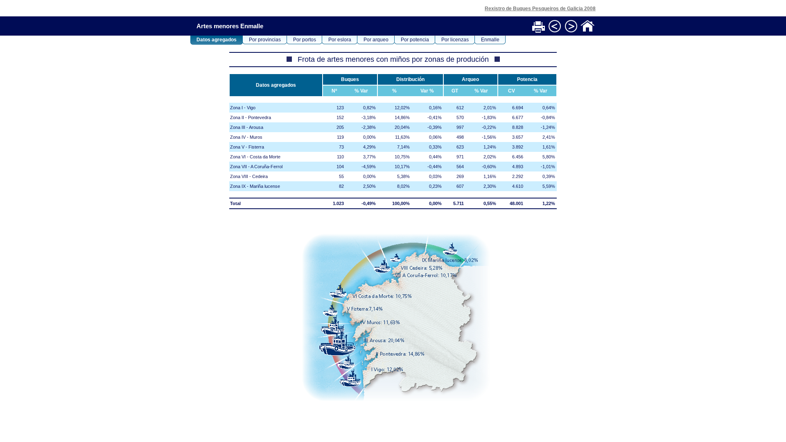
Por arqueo (376, 40)
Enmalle (490, 40)
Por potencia (415, 40)
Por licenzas (455, 40)
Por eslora (339, 40)
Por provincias (265, 40)
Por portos (304, 40)
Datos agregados (216, 40)
